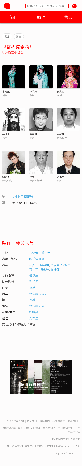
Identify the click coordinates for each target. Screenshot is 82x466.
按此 (77, 439)
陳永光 (44, 269)
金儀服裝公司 (38, 293)
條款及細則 (74, 421)
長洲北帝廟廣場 (22, 196)
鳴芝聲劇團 (36, 259)
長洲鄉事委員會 (12, 52)
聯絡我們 (45, 421)
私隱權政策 (58, 421)
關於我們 (32, 421)
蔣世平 (6, 134)
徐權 (32, 177)
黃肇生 (60, 177)
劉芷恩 (6, 177)
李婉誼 (6, 91)
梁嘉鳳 (33, 134)
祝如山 (33, 265)
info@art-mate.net (64, 446)
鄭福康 (60, 134)
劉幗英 (33, 312)
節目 (14, 17)
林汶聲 (33, 91)
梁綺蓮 (55, 269)
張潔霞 (60, 91)
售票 (68, 17)
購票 (41, 17)
